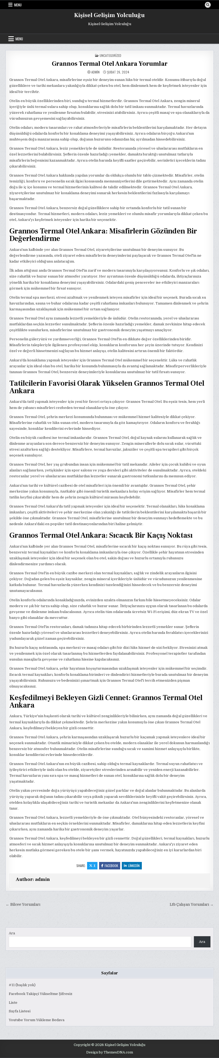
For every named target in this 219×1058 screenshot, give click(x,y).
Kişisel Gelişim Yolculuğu (109, 15)
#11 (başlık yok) (22, 985)
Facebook (111, 865)
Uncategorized (110, 55)
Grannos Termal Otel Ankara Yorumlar (109, 64)
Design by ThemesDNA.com (109, 1052)
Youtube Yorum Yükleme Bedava (36, 1020)
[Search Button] (208, 5)
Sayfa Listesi (19, 1011)
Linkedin (134, 865)
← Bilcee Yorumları (23, 905)
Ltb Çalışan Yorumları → (192, 905)
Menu (18, 4)
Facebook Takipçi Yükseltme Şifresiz (40, 994)
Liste (13, 1003)
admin (95, 72)
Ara (12, 933)
